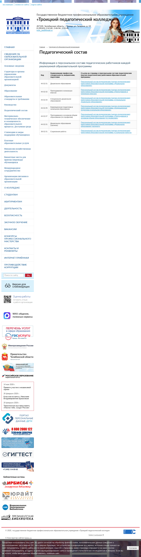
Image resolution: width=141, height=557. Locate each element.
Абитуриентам (13, 202)
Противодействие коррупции (15, 266)
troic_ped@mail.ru (45, 30)
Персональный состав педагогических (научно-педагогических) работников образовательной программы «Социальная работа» (106, 132)
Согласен (133, 548)
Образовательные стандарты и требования (16, 97)
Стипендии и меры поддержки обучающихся (17, 133)
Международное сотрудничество (12, 169)
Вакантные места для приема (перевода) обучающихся (15, 160)
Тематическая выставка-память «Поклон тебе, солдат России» (17, 407)
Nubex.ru (28, 538)
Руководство (10, 104)
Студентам (11, 195)
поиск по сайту (22, 4)
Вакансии (10, 229)
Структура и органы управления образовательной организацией (14, 75)
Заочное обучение (15, 222)
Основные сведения (14, 66)
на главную (8, 4)
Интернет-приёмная (16, 258)
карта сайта (36, 4)
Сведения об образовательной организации (15, 57)
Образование (10, 90)
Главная (9, 47)
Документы (10, 85)
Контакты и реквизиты (11, 249)
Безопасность (13, 215)
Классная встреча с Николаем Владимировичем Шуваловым (16, 398)
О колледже (12, 188)
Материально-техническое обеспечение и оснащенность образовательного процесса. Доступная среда (17, 121)
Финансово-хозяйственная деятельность (17, 150)
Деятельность (13, 208)
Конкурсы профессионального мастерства (17, 239)
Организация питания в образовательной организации (16, 179)
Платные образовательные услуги (16, 141)
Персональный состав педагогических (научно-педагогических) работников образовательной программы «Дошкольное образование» (105, 84)
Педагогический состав (15, 110)
